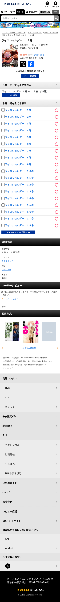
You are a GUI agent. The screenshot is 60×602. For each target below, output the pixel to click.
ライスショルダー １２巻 (19, 184)
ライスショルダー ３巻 (18, 123)
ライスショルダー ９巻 (18, 164)
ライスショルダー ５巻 (18, 137)
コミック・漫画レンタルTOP (13, 32)
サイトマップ (8, 368)
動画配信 (46, 12)
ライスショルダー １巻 (18, 110)
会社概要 (6, 358)
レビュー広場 (10, 511)
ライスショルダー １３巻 (19, 191)
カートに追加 (30, 76)
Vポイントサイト (12, 521)
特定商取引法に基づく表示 (12, 365)
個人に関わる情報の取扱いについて (40, 361)
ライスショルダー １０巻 (19, 171)
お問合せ (7, 501)
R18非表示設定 (13, 473)
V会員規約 (15, 358)
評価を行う (39, 55)
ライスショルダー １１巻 (19, 178)
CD (13, 12)
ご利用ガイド (10, 482)
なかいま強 (6, 269)
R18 (55, 12)
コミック (20, 12)
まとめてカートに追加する (18, 232)
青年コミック (7, 261)
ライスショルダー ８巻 (18, 157)
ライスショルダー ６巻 (18, 144)
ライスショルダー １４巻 (19, 198)
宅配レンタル (12, 444)
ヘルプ (6, 492)
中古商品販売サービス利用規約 (14, 361)
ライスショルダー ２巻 (18, 116)
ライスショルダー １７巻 (19, 218)
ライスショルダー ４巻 (18, 130)
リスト (47, 6)
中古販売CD (33, 12)
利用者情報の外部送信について (35, 365)
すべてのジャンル (35, 32)
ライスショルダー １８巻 (19, 225)
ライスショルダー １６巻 (19, 211)
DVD (5, 12)
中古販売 (10, 463)
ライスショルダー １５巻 (19, 205)
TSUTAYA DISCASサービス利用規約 (34, 358)
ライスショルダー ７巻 (18, 150)
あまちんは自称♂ (30, 348)
